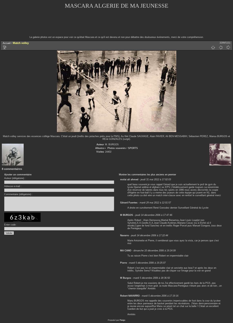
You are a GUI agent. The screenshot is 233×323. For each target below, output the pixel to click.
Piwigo (122, 320)
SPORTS (133, 148)
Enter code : (10, 224)
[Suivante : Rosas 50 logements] (228, 47)
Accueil (7, 43)
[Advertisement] (116, 24)
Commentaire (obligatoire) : (18, 194)
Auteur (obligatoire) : (14, 178)
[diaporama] (5, 47)
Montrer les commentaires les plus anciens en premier (147, 174)
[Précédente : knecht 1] (220, 47)
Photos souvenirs (116, 148)
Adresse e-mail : (12, 186)
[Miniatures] (213, 47)
